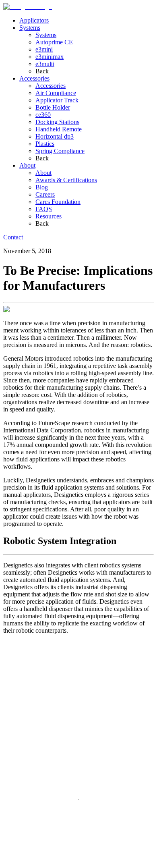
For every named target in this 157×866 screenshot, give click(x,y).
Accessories (34, 78)
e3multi (44, 63)
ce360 (43, 114)
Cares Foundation (58, 201)
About (27, 165)
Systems (29, 27)
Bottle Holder (52, 107)
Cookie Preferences (101, 862)
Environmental (55, 861)
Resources (48, 216)
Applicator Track (56, 100)
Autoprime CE (54, 42)
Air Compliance (55, 92)
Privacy (13, 861)
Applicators (34, 20)
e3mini (44, 49)
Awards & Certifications (66, 180)
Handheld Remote (58, 129)
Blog (41, 187)
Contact (13, 237)
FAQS (43, 209)
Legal (30, 861)
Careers (45, 194)
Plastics (44, 143)
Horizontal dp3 (54, 136)
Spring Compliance (60, 150)
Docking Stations (57, 121)
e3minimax (49, 56)
